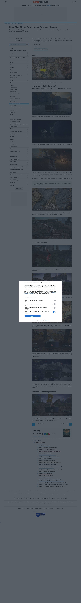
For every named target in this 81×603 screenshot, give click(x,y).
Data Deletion (34, 320)
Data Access (40, 320)
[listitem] (40, 297)
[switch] (54, 300)
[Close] (60, 283)
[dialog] (40, 301)
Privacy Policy (46, 320)
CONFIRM (33, 316)
